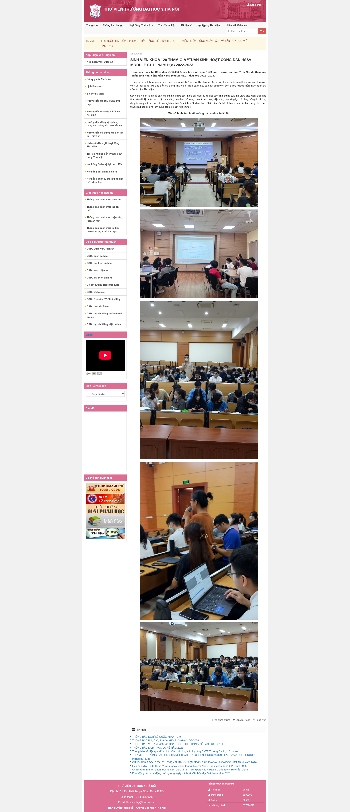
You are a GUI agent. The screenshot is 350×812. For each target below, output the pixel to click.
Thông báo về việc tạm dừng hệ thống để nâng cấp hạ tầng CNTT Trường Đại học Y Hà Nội (185, 751)
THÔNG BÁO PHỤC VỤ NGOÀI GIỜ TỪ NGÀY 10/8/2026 (165, 740)
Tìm (262, 31)
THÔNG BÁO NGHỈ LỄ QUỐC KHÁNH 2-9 (156, 736)
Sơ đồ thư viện (95, 93)
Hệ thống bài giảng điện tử (102, 171)
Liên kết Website (236, 25)
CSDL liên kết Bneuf (98, 306)
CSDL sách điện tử (97, 270)
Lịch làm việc (94, 86)
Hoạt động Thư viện (140, 25)
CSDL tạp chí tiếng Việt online (104, 324)
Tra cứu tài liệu (166, 25)
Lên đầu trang (242, 720)
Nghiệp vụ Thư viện (209, 25)
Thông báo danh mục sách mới (104, 199)
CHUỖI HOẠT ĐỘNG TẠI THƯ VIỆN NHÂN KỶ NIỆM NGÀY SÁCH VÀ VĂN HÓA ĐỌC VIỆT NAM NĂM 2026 (194, 762)
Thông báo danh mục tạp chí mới (103, 208)
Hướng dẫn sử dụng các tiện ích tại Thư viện (105, 134)
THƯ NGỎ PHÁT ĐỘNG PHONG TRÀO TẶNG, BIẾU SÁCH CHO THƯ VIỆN (144, 41)
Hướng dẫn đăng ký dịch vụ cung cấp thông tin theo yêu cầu (105, 123)
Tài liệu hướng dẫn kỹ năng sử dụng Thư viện (104, 155)
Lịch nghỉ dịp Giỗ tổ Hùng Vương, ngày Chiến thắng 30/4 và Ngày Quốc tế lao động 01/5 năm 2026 (189, 765)
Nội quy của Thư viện (99, 79)
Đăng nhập (256, 4)
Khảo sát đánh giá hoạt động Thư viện (103, 144)
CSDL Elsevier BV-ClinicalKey (103, 299)
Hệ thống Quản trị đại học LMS (104, 164)
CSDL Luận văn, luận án (100, 248)
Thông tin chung (112, 25)
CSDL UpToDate (96, 292)
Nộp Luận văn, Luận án (100, 61)
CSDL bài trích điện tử (99, 277)
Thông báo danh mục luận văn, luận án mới (104, 218)
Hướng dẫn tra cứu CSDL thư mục (103, 102)
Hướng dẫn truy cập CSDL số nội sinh (103, 113)
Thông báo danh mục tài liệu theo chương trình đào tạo (103, 229)
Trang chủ (92, 25)
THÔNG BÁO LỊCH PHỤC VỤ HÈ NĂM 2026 (157, 747)
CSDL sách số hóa (97, 256)
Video (89, 334)
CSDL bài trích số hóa (99, 263)
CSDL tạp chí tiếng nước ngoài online (104, 315)
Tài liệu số (186, 25)
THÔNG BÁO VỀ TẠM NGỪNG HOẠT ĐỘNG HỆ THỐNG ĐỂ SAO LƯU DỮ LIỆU (179, 744)
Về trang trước (222, 720)
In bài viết (260, 720)
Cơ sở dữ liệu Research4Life (103, 284)
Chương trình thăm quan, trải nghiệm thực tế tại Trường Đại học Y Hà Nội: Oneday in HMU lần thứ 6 (190, 769)
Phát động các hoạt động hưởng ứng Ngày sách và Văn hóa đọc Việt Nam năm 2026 (181, 773)
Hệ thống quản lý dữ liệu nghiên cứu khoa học (105, 180)
